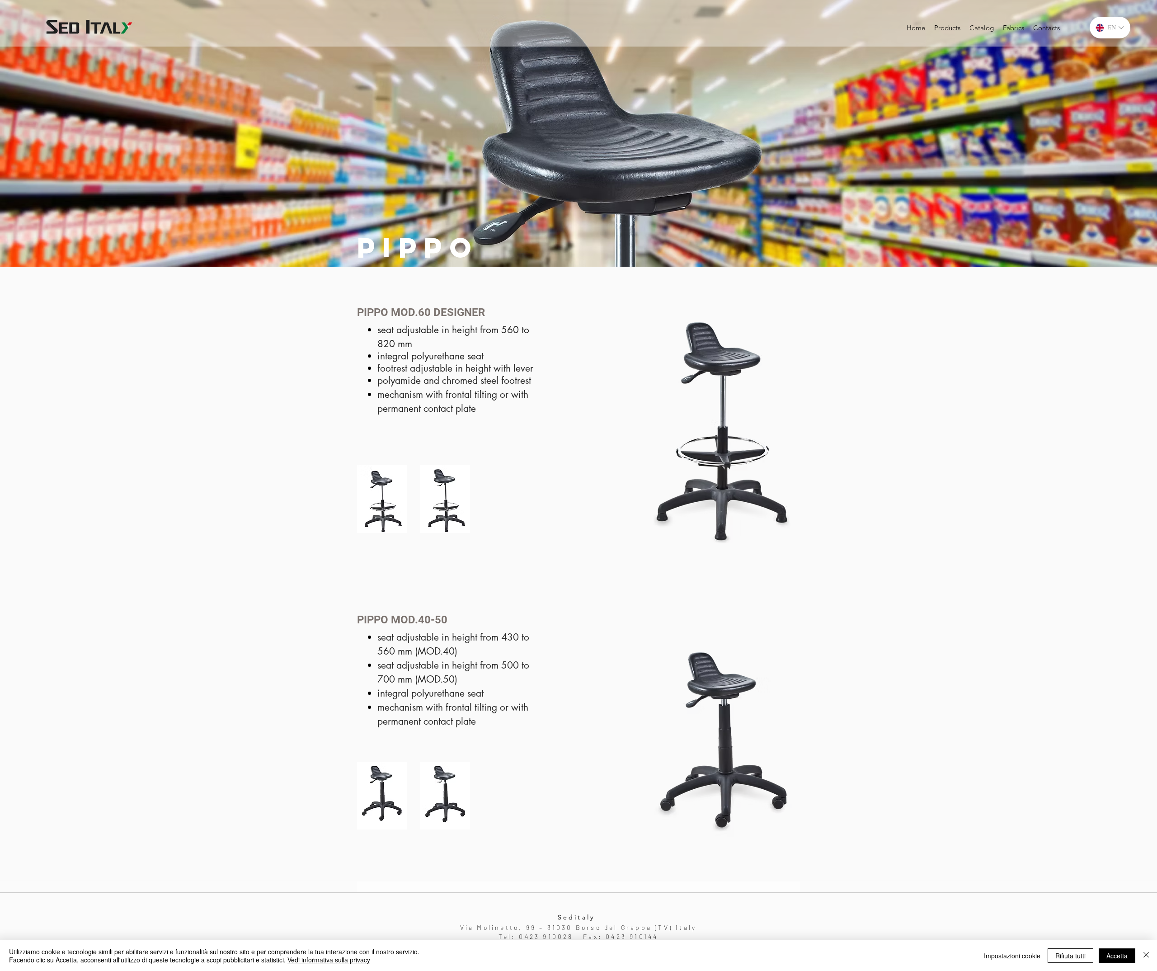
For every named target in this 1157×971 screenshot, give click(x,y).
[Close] (1146, 955)
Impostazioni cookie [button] (1012, 955)
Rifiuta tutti (1070, 955)
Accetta (1117, 955)
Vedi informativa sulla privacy (328, 959)
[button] (382, 499)
